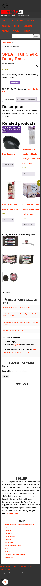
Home (4, 21)
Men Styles (6, 26)
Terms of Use (9, 557)
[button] (37, 66)
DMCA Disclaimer (10, 536)
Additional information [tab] (26, 99)
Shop (11, 21)
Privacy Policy (9, 542)
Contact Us (8, 533)
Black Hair (30, 21)
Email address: (8, 371)
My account (8, 539)
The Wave (16, 31)
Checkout (27, 31)
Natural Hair (28, 26)
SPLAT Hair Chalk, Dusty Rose (20, 56)
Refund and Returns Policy (13, 545)
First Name (6, 366)
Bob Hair (16, 26)
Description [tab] (9, 99)
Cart (6, 527)
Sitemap (20, 21)
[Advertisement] (15, 458)
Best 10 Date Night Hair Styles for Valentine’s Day (19, 524)
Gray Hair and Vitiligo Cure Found (13, 330)
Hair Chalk (31, 89)
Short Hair (5, 31)
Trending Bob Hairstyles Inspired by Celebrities (17, 307)
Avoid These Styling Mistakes (17, 554)
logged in (16, 345)
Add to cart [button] (8, 165)
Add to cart (14, 82)
